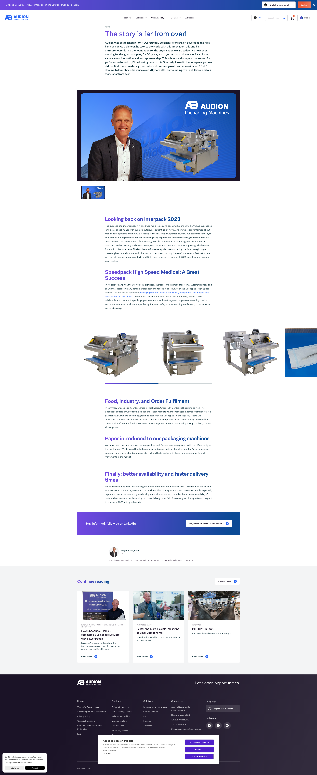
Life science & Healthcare (155, 707)
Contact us (177, 701)
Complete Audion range (88, 707)
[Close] (314, 5)
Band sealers (118, 725)
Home (80, 701)
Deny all (199, 749)
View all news (224, 581)
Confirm (304, 5)
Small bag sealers (120, 730)
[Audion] (16, 17)
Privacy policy (83, 716)
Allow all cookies (199, 742)
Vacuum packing (119, 721)
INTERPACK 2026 (203, 629)
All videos (189, 17)
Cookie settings (199, 756)
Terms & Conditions (86, 721)
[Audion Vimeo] (218, 725)
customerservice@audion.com (187, 729)
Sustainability (157, 17)
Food (145, 716)
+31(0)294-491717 (181, 724)
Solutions (140, 17)
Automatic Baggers (120, 707)
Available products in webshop (91, 711)
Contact (174, 17)
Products (127, 17)
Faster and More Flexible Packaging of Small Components (158, 631)
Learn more (107, 754)
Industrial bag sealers (122, 711)
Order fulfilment (150, 711)
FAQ (79, 734)
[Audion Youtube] (227, 725)
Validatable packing (121, 716)
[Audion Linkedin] (209, 725)
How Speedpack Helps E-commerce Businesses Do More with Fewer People (100, 634)
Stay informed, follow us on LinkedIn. (206, 523)
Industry (147, 721)
